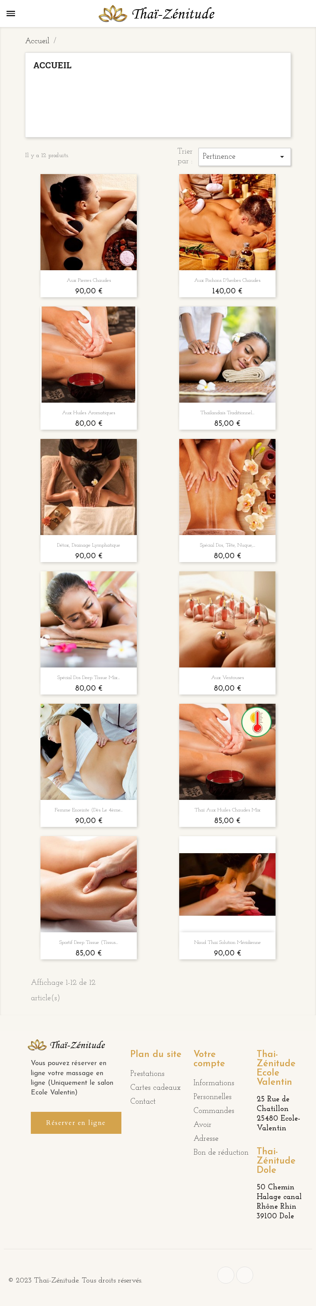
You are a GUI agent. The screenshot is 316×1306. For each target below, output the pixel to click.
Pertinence (245, 156)
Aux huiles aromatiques (88, 413)
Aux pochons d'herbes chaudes (227, 280)
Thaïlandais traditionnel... (227, 413)
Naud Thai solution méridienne (227, 942)
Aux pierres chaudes (89, 280)
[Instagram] (244, 1275)
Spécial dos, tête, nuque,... (227, 545)
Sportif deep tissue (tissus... (88, 942)
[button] (76, 1123)
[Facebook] (225, 1275)
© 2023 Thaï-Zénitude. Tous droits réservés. (75, 1280)
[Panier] (303, 13)
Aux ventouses (227, 678)
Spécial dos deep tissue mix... (88, 678)
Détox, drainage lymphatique (88, 545)
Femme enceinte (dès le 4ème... (89, 810)
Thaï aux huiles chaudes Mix (228, 810)
